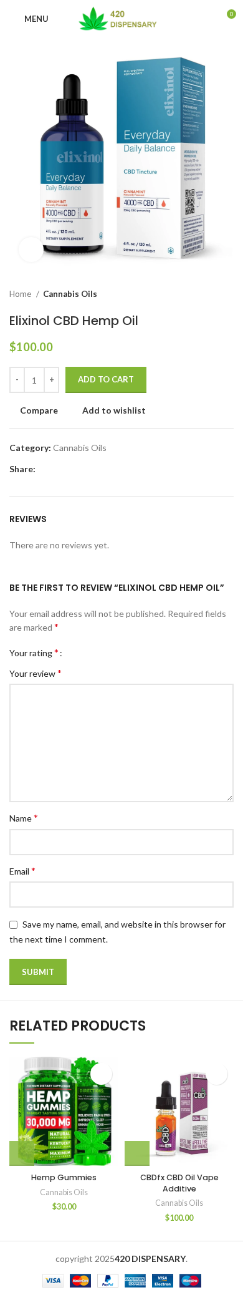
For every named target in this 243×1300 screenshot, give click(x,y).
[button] (21, 1153)
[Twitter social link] (60, 469)
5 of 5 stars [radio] (113, 652)
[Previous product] (202, 294)
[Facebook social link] (46, 469)
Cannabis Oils (70, 294)
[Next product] (227, 294)
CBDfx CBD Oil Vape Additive (179, 1183)
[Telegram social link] (103, 469)
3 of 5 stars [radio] (95, 652)
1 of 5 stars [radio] (76, 652)
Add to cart (106, 379)
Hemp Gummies (64, 1177)
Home (21, 294)
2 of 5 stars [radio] (85, 652)
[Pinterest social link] (74, 469)
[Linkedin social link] (89, 469)
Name (23, 817)
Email (22, 870)
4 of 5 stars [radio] (104, 652)
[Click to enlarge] (31, 249)
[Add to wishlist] (101, 1074)
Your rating (34, 652)
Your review (35, 673)
